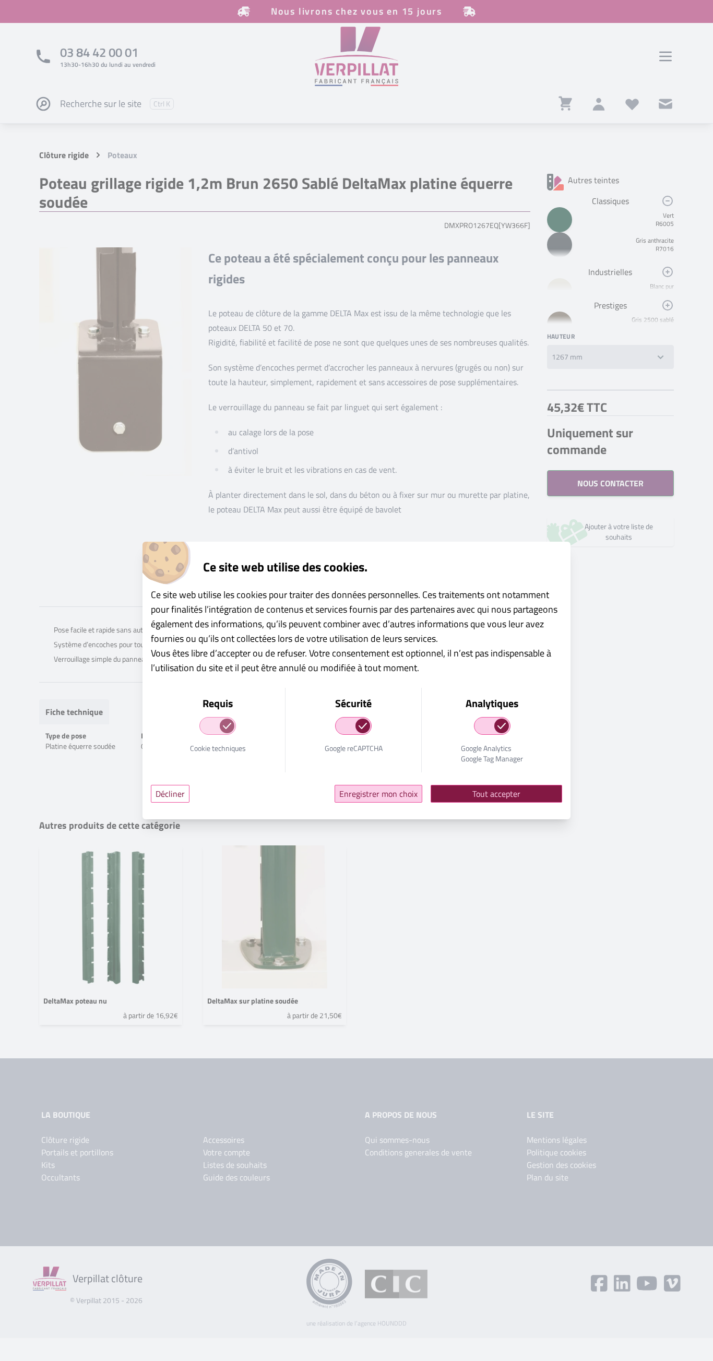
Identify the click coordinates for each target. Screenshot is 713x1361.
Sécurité (353, 703)
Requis (218, 703)
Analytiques (492, 703)
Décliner (170, 793)
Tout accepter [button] (496, 793)
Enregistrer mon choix (378, 793)
